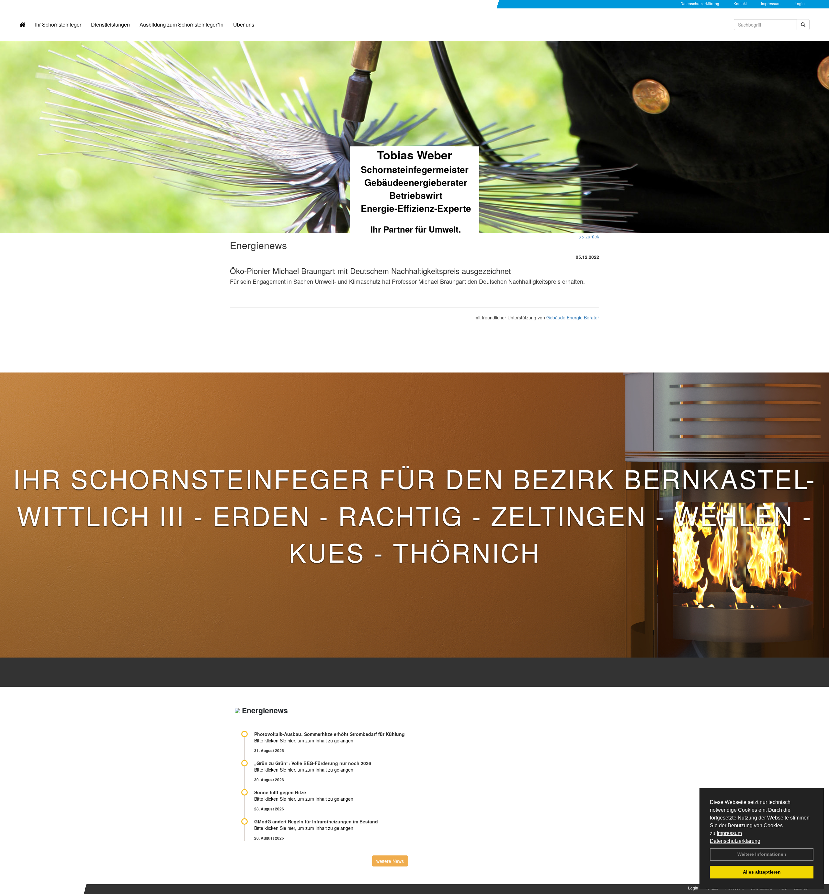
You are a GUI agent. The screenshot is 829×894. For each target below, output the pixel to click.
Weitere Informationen (761, 854)
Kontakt (740, 3)
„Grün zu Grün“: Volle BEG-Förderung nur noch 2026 (312, 763)
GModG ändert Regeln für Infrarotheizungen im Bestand (316, 821)
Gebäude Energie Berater (572, 317)
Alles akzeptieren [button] (762, 872)
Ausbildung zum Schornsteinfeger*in (181, 24)
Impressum (729, 833)
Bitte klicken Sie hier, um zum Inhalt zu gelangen (303, 740)
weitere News (390, 861)
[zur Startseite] (22, 25)
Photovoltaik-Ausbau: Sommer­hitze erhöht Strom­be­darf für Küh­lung (329, 734)
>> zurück (589, 236)
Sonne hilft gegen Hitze (280, 792)
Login (800, 3)
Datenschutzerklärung (735, 841)
